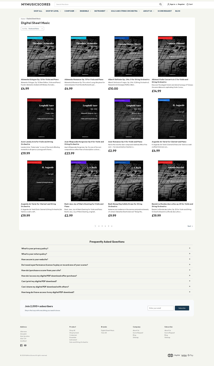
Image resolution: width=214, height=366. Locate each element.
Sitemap (136, 337)
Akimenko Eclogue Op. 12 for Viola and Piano (40, 79)
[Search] (160, 4)
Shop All (38, 11)
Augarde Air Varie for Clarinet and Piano (169, 142)
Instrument (99, 11)
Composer (69, 11)
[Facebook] (21, 345)
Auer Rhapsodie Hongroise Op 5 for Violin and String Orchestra (84, 143)
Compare (41, 56)
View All (104, 333)
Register (181, 4)
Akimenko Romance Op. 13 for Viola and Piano (84, 79)
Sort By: (24, 28)
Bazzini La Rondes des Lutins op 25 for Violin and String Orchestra (172, 205)
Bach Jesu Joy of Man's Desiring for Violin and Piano (84, 205)
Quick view (41, 52)
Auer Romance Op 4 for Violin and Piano (125, 142)
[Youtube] (25, 345)
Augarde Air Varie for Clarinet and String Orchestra (38, 205)
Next (189, 226)
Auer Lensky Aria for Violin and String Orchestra (37, 143)
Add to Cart (42, 60)
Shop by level (52, 11)
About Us (147, 11)
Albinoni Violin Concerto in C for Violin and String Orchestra (170, 80)
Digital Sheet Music (107, 330)
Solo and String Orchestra (124, 11)
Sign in (172, 4)
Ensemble (84, 11)
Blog (177, 11)
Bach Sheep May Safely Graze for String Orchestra (125, 205)
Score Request (165, 11)
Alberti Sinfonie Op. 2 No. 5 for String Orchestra (128, 79)
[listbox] (36, 28)
